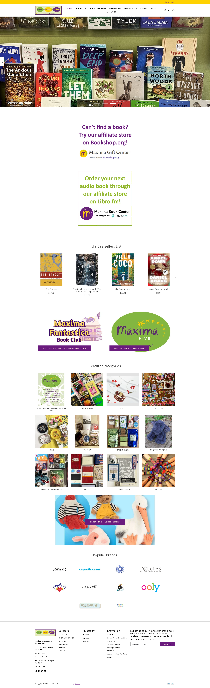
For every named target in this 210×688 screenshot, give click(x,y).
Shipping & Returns (114, 647)
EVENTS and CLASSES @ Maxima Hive (51, 409)
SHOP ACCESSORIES (66, 638)
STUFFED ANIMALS (158, 450)
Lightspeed (77, 684)
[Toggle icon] (165, 10)
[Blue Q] (59, 569)
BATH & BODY (123, 450)
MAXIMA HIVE (64, 644)
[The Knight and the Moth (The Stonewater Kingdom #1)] (87, 269)
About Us (110, 635)
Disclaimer (110, 651)
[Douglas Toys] (150, 569)
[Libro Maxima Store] (105, 198)
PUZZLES (159, 408)
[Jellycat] (120, 587)
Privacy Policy (111, 641)
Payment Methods (113, 644)
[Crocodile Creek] (89, 569)
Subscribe (167, 644)
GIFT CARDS (111, 12)
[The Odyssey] (51, 269)
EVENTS (62, 647)
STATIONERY (87, 489)
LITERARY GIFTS (123, 489)
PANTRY (87, 450)
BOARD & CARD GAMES (51, 489)
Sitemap (110, 657)
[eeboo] (59, 587)
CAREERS (154, 8)
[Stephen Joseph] (120, 606)
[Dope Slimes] (120, 569)
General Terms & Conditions (117, 638)
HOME (69, 8)
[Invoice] (172, 684)
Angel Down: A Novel (158, 289)
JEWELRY (123, 408)
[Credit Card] (168, 684)
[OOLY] (150, 587)
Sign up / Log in (169, 2)
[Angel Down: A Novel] (158, 269)
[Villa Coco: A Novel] (123, 269)
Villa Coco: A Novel (123, 289)
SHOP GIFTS (63, 635)
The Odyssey (51, 289)
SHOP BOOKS (87, 408)
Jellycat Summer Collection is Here (105, 521)
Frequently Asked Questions (117, 654)
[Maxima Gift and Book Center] (48, 10)
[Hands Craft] (89, 587)
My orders (86, 638)
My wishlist (87, 641)
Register (86, 635)
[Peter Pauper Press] (89, 606)
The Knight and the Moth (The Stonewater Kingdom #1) (87, 290)
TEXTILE (158, 489)
